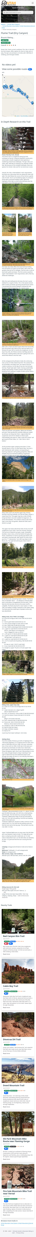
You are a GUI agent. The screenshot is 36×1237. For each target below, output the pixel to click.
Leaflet (17, 116)
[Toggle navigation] (32, 3)
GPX (5, 892)
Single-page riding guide (9, 889)
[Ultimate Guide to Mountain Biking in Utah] (8, 3)
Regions (3, 24)
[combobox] (18, 12)
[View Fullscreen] (4, 84)
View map (25, 894)
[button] (32, 103)
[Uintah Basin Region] (13, 24)
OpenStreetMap (24, 116)
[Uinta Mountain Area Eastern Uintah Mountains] (16, 26)
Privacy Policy (20, 1233)
